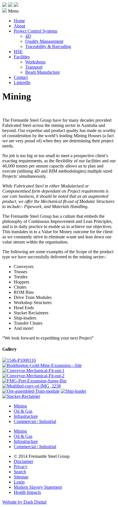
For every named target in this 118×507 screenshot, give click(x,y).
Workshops (35, 61)
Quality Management (44, 41)
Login (19, 482)
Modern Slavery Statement (38, 487)
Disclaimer (23, 461)
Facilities (22, 56)
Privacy (20, 466)
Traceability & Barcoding (48, 46)
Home (19, 20)
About (19, 25)
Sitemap (21, 476)
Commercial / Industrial (35, 421)
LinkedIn (22, 82)
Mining (20, 406)
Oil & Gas (23, 411)
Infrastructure (26, 416)
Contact (21, 77)
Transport (33, 67)
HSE (18, 51)
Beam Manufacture (42, 72)
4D (28, 36)
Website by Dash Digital (24, 502)
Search (20, 471)
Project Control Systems (35, 31)
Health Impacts (27, 492)
